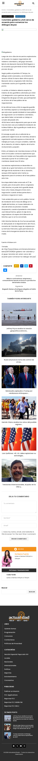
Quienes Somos (10, 629)
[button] (33, 3)
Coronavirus (9, 680)
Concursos (8, 636)
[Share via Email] (5, 270)
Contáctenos (9, 640)
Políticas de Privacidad (13, 644)
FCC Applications (11, 695)
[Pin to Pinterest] (31, 266)
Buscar (4, 588)
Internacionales (10, 666)
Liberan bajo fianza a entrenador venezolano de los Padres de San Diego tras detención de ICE (23, 727)
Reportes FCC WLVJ (11, 706)
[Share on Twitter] (26, 266)
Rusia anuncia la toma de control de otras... (19, 361)
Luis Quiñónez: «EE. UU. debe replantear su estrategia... (19, 454)
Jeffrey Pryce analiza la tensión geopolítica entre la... (19, 329)
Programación (9, 632)
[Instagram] (24, 746)
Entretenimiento (10, 677)
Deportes (7, 673)
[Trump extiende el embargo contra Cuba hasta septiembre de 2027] (7, 735)
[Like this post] (17, 266)
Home (4, 10)
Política (7, 669)
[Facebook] (13, 746)
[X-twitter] (17, 746)
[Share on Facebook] (21, 266)
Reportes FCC (9, 699)
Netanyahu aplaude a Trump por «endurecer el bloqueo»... (19, 392)
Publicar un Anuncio (11, 691)
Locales (7, 658)
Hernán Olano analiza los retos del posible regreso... (19, 423)
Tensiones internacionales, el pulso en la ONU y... (19, 485)
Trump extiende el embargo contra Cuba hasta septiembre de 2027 (23, 735)
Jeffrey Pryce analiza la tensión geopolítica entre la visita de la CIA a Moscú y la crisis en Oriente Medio (23, 718)
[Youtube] (20, 746)
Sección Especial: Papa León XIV (16, 654)
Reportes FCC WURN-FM (13, 702)
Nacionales (8, 662)
